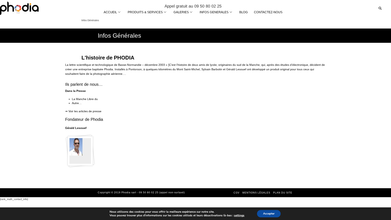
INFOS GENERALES (214, 12)
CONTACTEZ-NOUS (268, 12)
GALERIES (181, 12)
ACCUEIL (110, 12)
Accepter (269, 214)
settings (239, 215)
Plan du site (282, 192)
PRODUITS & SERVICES (145, 12)
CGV (236, 192)
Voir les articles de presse (84, 111)
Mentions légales (256, 192)
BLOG (243, 12)
